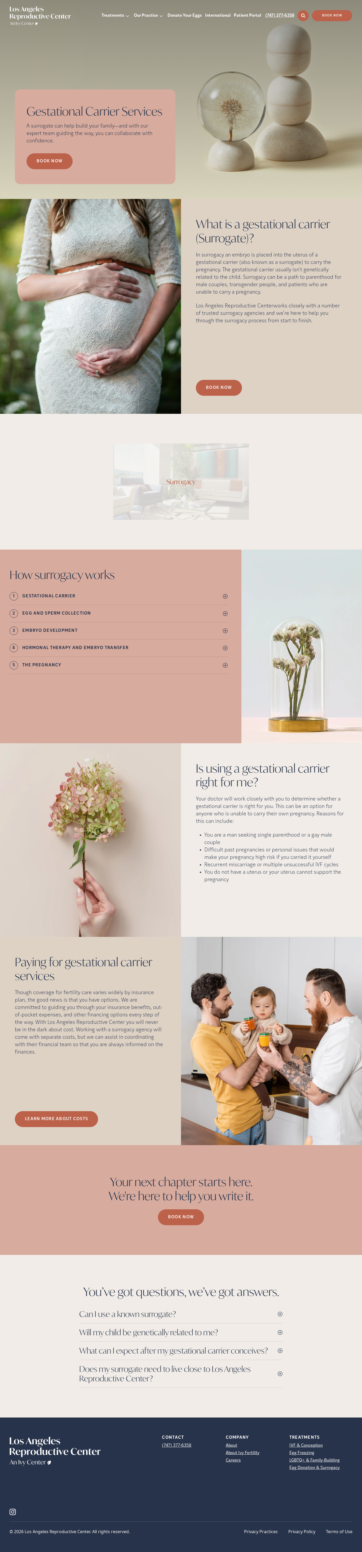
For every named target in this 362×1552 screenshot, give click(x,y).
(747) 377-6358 (279, 16)
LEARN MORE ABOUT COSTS (56, 1119)
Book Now (332, 15)
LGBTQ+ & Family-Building (314, 1460)
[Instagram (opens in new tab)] (13, 1512)
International (218, 16)
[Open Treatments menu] (127, 15)
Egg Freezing (301, 1453)
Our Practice (146, 16)
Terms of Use (339, 1531)
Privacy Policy (301, 1531)
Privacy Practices (261, 1531)
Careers (233, 1460)
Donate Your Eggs (184, 16)
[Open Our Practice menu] (161, 15)
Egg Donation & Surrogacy (314, 1468)
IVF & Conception (306, 1446)
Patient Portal (247, 16)
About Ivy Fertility (242, 1453)
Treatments (112, 16)
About (231, 1446)
